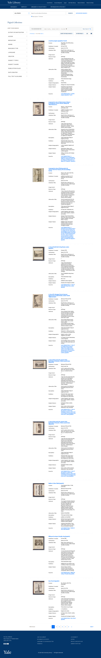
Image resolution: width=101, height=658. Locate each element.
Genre (10, 44)
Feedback (39, 643)
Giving (72, 639)
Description (35, 16)
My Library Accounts (43, 639)
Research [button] (13, 7)
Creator (11, 56)
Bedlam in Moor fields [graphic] (56, 483)
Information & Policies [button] (58, 7)
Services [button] (23, 7)
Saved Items (49, 2)
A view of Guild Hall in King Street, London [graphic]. (59, 247)
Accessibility (74, 637)
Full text (41, 16)
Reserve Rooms (81, 2)
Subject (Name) (13, 64)
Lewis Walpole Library (65, 93)
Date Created (13, 72)
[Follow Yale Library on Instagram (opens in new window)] (6, 643)
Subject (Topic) (13, 60)
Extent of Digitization (16, 32)
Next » (42, 33)
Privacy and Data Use (77, 641)
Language (11, 52)
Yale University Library (14, 2)
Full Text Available (15, 76)
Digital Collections (15, 23)
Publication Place (14, 68)
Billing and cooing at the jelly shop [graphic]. (59, 536)
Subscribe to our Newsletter (45, 641)
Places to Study (90, 2)
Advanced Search (81, 13)
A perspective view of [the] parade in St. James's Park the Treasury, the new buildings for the (59, 169)
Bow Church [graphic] (54, 581)
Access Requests (58, 2)
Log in (65, 2)
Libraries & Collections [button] (38, 7)
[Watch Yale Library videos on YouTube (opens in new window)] (8, 643)
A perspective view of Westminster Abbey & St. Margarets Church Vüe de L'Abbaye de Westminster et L (59, 103)
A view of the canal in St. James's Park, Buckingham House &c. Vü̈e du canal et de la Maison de (59, 361)
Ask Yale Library (72, 2)
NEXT (91, 626)
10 (79, 33)
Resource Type (13, 48)
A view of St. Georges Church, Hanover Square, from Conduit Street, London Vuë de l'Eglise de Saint (59, 295)
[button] (70, 13)
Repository (12, 40)
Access (10, 36)
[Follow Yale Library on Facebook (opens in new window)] (4, 643)
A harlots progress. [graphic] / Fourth (58, 40)
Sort (66, 33)
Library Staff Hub (75, 643)
